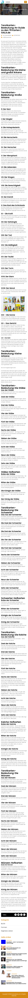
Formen (16, 8)
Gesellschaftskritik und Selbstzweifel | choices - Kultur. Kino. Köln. (16, 954)
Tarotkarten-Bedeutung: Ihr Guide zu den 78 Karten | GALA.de (14, 10)
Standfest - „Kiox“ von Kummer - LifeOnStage (15, 942)
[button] (25, 2)
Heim (9, 8)
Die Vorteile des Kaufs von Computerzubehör (13, 948)
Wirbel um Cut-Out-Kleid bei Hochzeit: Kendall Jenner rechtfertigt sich (16, 961)
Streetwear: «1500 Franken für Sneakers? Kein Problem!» (14, 967)
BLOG (3, 924)
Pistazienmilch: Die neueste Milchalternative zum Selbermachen (16, 983)
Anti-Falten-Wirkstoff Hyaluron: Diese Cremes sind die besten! (18, 977)
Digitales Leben (7, 931)
